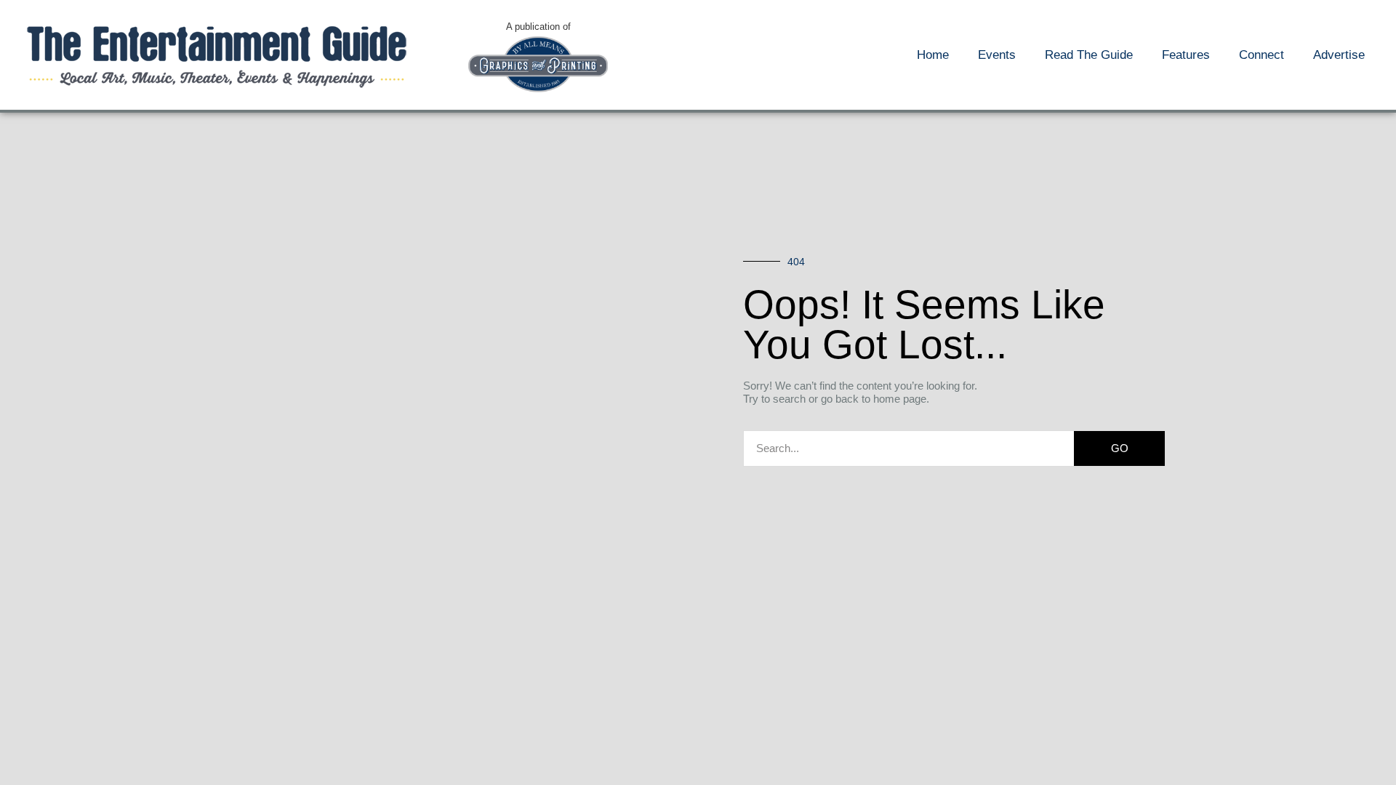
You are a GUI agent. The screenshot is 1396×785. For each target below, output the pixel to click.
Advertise (1339, 55)
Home (933, 55)
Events (997, 55)
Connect (1261, 55)
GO (1119, 448)
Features (1186, 55)
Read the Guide (1089, 55)
